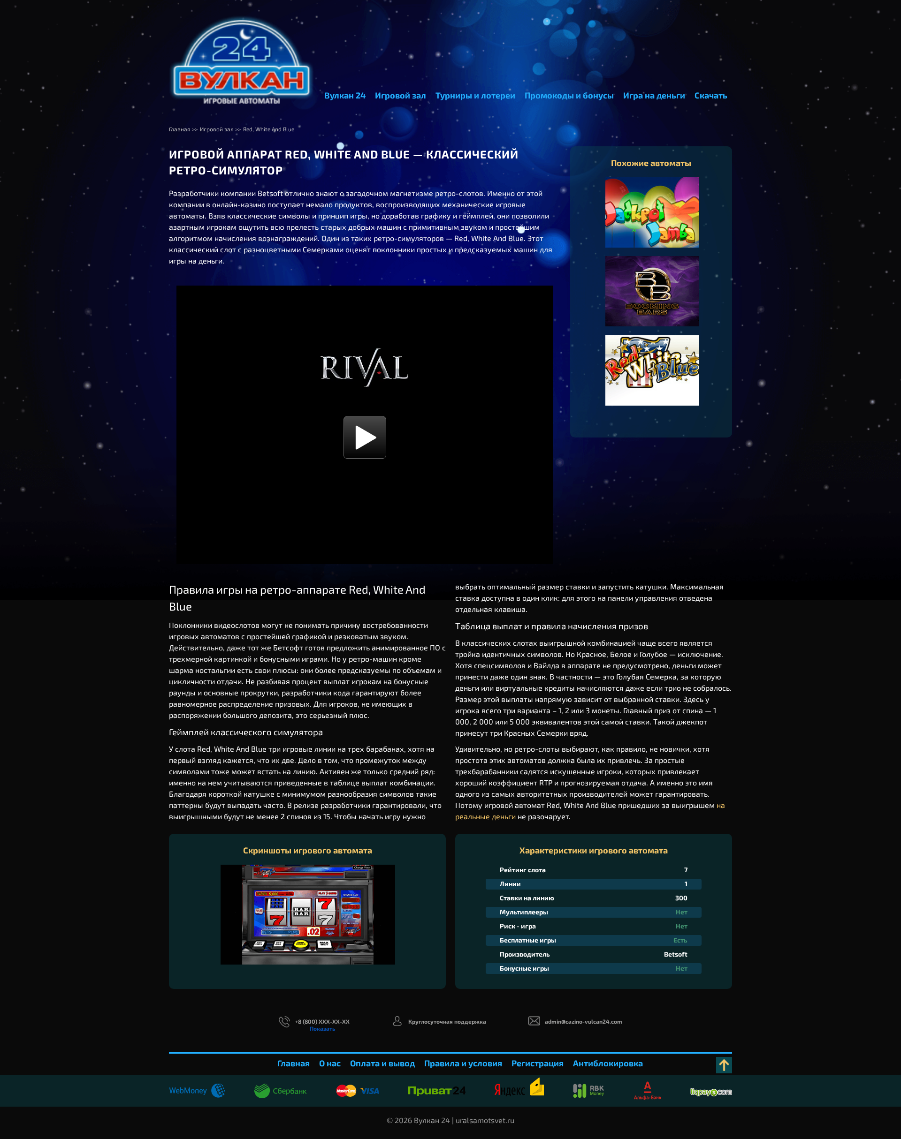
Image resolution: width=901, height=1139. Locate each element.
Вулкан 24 (345, 95)
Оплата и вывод (382, 1063)
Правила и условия (463, 1063)
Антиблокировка (608, 1063)
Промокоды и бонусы (569, 95)
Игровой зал (400, 95)
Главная (293, 1063)
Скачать (711, 95)
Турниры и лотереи (475, 95)
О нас (330, 1063)
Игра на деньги (654, 95)
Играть (652, 222)
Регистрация (538, 1063)
